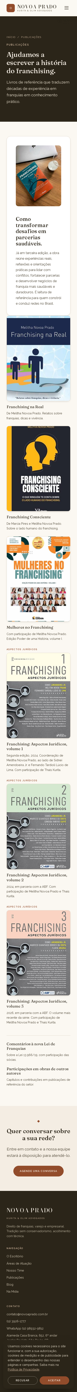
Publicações (15, 1277)
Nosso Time (15, 1270)
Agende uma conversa (38, 1171)
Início (11, 37)
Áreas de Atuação (19, 1263)
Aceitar (54, 1380)
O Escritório (15, 1256)
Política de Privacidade (23, 1369)
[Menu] (66, 8)
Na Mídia (12, 1291)
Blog (10, 1284)
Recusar (23, 1380)
